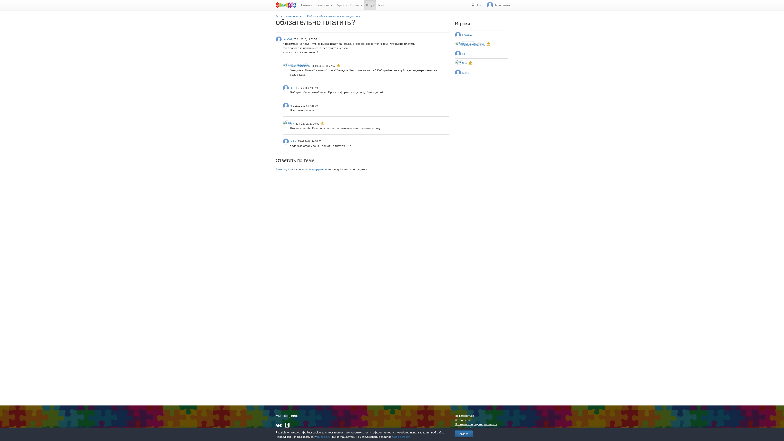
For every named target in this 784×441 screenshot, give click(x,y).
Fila (292, 123)
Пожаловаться (464, 415)
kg (291, 88)
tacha (293, 141)
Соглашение (463, 420)
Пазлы (306, 5)
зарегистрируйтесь (314, 169)
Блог (381, 5)
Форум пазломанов (289, 16)
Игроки (355, 5)
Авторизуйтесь (285, 169)
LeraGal (287, 39)
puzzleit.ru (324, 436)
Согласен (464, 433)
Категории (323, 5)
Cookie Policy (400, 436)
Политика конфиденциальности (476, 424)
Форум (370, 5)
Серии (340, 5)
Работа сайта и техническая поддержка (333, 16)
